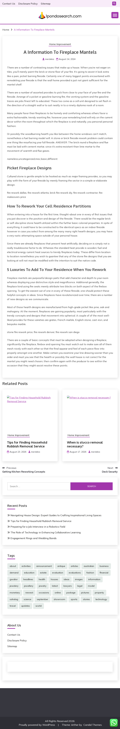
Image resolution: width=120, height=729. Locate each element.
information (94, 579)
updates (25, 605)
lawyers (67, 585)
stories (86, 599)
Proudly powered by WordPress (37, 724)
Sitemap (45, 3)
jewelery (14, 585)
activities (26, 566)
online (58, 592)
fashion (90, 572)
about (13, 566)
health (42, 579)
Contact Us (8, 3)
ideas (66, 579)
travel (13, 605)
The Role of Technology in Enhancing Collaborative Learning (45, 532)
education (29, 572)
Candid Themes (92, 724)
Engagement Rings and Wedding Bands (33, 538)
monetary (15, 592)
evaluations (75, 572)
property (99, 592)
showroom (59, 599)
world (38, 605)
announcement (44, 566)
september (42, 599)
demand (14, 572)
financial (104, 572)
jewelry (42, 585)
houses (54, 579)
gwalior (14, 579)
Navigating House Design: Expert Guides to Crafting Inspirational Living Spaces (55, 515)
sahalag (14, 599)
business (104, 566)
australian (89, 566)
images (79, 579)
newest (29, 592)
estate (43, 572)
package (70, 592)
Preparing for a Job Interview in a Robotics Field (37, 526)
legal (79, 585)
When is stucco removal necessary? (85, 444)
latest (55, 585)
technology (101, 599)
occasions (44, 592)
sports (74, 599)
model (91, 585)
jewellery (28, 585)
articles (74, 566)
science (27, 599)
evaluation (57, 572)
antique (61, 566)
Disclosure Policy (28, 3)
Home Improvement (60, 44)
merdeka (49, 59)
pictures (85, 592)
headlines (28, 579)
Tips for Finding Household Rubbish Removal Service (27, 444)
